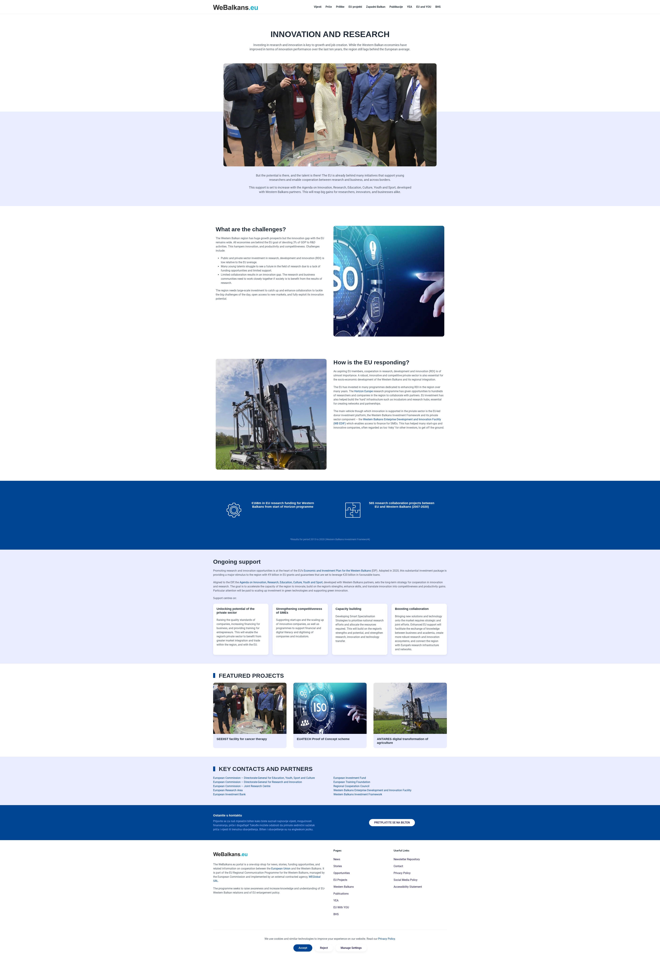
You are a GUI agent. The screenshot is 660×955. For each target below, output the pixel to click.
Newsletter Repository (407, 859)
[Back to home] (235, 7)
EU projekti (355, 6)
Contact (398, 866)
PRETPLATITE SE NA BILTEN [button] (392, 822)
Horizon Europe (363, 391)
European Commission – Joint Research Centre (241, 786)
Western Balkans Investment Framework (357, 794)
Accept (303, 948)
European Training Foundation (351, 782)
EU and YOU (423, 6)
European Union (280, 868)
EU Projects (340, 880)
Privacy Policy (402, 873)
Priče (329, 6)
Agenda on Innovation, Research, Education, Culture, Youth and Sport (281, 582)
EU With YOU (341, 907)
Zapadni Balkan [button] (375, 6)
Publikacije (396, 6)
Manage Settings (351, 948)
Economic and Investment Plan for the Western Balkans (337, 570)
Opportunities (341, 873)
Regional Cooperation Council (351, 786)
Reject (324, 948)
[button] (438, 7)
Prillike (340, 6)
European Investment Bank (229, 794)
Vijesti (317, 6)
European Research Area (228, 790)
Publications (341, 893)
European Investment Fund (349, 778)
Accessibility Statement (408, 886)
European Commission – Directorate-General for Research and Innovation (257, 782)
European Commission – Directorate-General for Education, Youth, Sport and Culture (264, 778)
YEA (409, 6)
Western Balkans (343, 886)
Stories (337, 866)
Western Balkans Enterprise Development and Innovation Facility (372, 790)
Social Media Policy (405, 880)
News (336, 859)
